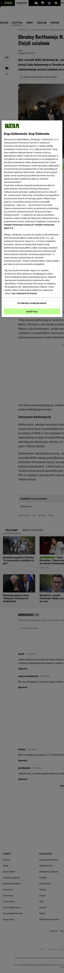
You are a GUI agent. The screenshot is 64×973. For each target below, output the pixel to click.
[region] (32, 218)
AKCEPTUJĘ (32, 311)
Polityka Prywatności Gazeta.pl (18, 225)
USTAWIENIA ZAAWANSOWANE (31, 303)
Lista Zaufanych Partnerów (24, 293)
